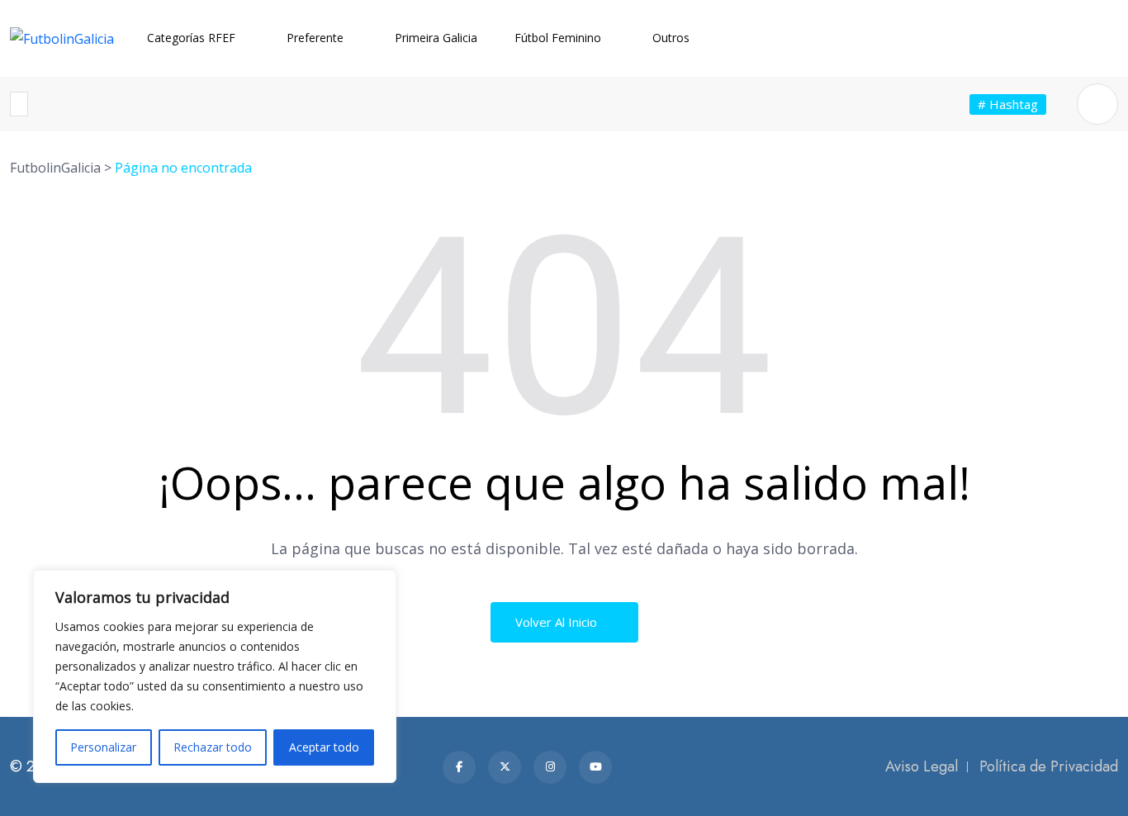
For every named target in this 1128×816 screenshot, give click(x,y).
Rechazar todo (212, 747)
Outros (671, 37)
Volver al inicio (557, 622)
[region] (214, 676)
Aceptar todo (324, 747)
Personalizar (103, 747)
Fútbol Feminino (557, 37)
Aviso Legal (921, 766)
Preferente (315, 37)
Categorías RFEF (191, 37)
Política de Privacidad (1048, 766)
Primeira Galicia (436, 37)
